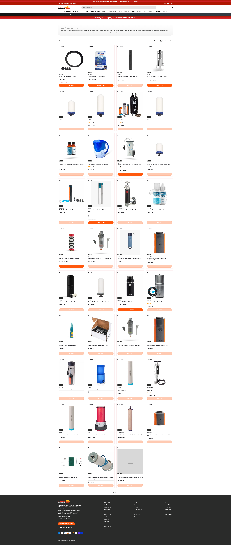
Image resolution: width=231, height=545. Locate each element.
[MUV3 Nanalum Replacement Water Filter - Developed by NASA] (159, 242)
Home (135, 502)
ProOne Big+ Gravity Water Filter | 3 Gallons (157, 76)
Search (166, 502)
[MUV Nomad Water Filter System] (71, 373)
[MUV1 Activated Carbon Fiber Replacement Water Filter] (159, 418)
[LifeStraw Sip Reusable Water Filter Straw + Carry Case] (101, 194)
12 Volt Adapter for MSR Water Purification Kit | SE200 (130, 477)
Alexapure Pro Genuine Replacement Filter (98, 345)
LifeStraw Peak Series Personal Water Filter (127, 76)
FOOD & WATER (76, 11)
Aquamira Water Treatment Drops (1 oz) (156, 209)
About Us (136, 507)
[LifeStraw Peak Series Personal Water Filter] (130, 60)
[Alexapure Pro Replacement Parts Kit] (71, 60)
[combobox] (118, 7)
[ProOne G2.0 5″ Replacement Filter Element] (71, 105)
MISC (164, 11)
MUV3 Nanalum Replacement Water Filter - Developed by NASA (157, 259)
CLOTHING (157, 11)
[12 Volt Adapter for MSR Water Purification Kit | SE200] (130, 461)
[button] (172, 7)
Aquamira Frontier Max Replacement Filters (69, 258)
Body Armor (106, 521)
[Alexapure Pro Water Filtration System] (159, 286)
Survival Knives (107, 514)
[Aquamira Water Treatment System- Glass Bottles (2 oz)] (71, 148)
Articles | (59, 540)
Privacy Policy (168, 509)
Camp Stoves (107, 512)
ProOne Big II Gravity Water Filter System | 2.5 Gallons (100, 389)
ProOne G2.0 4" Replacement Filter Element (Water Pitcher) (159, 165)
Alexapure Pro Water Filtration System (156, 301)
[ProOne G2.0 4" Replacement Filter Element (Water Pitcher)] (159, 148)
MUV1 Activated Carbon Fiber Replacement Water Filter (158, 434)
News (172, 3)
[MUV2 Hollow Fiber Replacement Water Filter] (159, 329)
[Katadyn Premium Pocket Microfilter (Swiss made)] (130, 194)
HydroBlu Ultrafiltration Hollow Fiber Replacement (70, 434)
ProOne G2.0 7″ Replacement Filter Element (157, 121)
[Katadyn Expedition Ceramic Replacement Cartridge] (130, 418)
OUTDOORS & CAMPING (88, 11)
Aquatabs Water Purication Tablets (96, 76)
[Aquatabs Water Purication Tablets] (101, 60)
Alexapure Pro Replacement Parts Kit (67, 76)
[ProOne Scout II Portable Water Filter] (71, 286)
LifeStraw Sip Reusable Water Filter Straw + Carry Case (99, 210)
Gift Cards (166, 3)
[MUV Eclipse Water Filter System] (130, 105)
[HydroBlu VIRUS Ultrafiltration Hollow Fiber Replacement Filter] (130, 373)
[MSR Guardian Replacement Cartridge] (101, 418)
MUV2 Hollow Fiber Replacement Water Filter (157, 345)
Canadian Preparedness (71, 540)
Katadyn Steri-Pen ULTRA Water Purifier (68, 345)
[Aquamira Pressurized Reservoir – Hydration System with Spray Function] (130, 148)
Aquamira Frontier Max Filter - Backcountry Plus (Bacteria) (128, 346)
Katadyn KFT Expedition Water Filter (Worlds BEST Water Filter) (158, 389)
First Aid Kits (106, 524)
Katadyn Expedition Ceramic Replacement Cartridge (129, 434)
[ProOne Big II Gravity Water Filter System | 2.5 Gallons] (101, 373)
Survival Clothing (107, 526)
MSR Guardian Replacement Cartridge (97, 434)
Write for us (137, 514)
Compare (156, 40)
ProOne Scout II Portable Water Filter (67, 301)
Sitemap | (62, 540)
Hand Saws (106, 516)
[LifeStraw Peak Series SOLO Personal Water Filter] (130, 242)
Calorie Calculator (138, 509)
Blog (135, 504)
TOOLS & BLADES (101, 11)
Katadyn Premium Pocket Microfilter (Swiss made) (129, 209)
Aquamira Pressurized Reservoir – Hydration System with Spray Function (129, 165)
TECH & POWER (112, 11)
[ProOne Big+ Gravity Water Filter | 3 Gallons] (159, 60)
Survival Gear (107, 502)
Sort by (59, 40)
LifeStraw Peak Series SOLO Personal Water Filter (129, 258)
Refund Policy (168, 504)
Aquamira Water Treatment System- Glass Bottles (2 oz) (71, 165)
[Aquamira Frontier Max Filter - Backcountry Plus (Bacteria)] (130, 329)
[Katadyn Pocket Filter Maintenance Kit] (71, 461)
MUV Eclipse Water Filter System (125, 121)
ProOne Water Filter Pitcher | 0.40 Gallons (98, 164)
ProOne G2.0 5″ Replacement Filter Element (69, 121)
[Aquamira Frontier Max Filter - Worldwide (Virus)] (101, 242)
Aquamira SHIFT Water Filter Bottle (125, 301)
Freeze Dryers (107, 509)
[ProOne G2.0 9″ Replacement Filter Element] (101, 105)
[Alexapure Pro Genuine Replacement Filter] (101, 329)
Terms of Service (168, 514)
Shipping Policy (168, 507)
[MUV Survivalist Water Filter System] (71, 194)
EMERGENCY (67, 11)
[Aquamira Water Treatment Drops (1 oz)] (159, 194)
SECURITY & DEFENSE (124, 11)
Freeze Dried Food (108, 507)
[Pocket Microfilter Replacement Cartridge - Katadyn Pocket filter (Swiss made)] (101, 461)
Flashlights (106, 519)
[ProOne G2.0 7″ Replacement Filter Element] (159, 105)
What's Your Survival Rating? (66, 523)
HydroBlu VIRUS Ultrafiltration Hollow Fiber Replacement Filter (127, 389)
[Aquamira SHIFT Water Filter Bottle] (130, 286)
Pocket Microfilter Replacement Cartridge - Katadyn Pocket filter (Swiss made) (100, 478)
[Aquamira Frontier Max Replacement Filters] (71, 242)
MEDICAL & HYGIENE (136, 11)
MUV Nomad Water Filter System (66, 389)
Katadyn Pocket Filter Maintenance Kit (68, 477)
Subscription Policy (169, 512)
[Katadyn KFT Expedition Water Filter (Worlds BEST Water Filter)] (159, 373)
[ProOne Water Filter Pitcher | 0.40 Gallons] (101, 148)
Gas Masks (106, 504)
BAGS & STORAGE (148, 11)
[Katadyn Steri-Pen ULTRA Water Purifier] (71, 329)
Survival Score (137, 512)
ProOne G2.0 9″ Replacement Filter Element (98, 121)
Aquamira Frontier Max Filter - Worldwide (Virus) (99, 258)
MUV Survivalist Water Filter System (67, 209)
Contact (136, 516)
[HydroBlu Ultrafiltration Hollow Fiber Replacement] (71, 418)
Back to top (115, 492)
